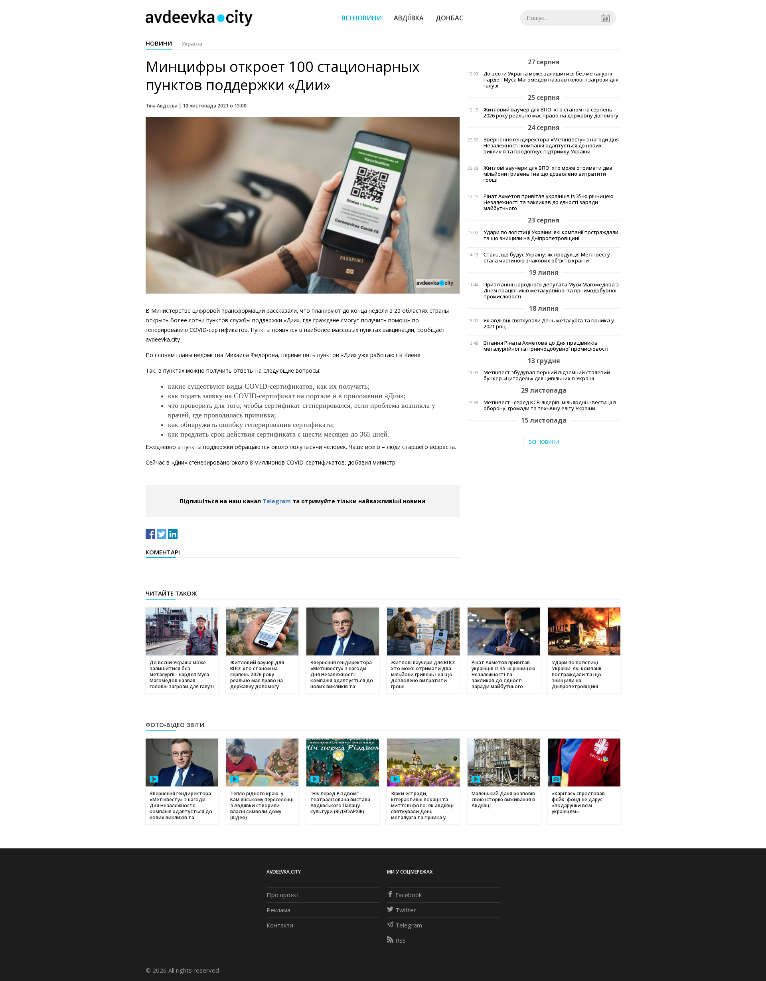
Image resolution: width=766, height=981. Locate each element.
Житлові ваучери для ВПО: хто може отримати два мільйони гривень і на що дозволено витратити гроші (548, 174)
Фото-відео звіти (175, 725)
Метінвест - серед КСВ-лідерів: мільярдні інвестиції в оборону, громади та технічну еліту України (550, 405)
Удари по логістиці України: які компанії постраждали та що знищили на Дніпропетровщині (551, 235)
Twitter (405, 910)
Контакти (280, 925)
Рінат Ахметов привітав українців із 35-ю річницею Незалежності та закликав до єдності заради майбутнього (549, 202)
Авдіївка (409, 18)
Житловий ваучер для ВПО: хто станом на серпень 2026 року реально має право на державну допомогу (551, 113)
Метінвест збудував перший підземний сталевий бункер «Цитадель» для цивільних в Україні (547, 375)
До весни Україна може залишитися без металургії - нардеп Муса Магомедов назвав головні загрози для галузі (551, 80)
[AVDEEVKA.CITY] (199, 18)
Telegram (277, 501)
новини (159, 43)
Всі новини (362, 18)
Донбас (449, 18)
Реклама (278, 910)
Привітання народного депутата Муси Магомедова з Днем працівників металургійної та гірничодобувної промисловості (551, 291)
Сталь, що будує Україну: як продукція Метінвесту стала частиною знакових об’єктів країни (547, 258)
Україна (192, 43)
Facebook (408, 895)
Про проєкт (283, 895)
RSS (400, 940)
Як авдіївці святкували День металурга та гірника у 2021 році (549, 324)
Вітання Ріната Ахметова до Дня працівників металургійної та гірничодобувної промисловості (546, 346)
